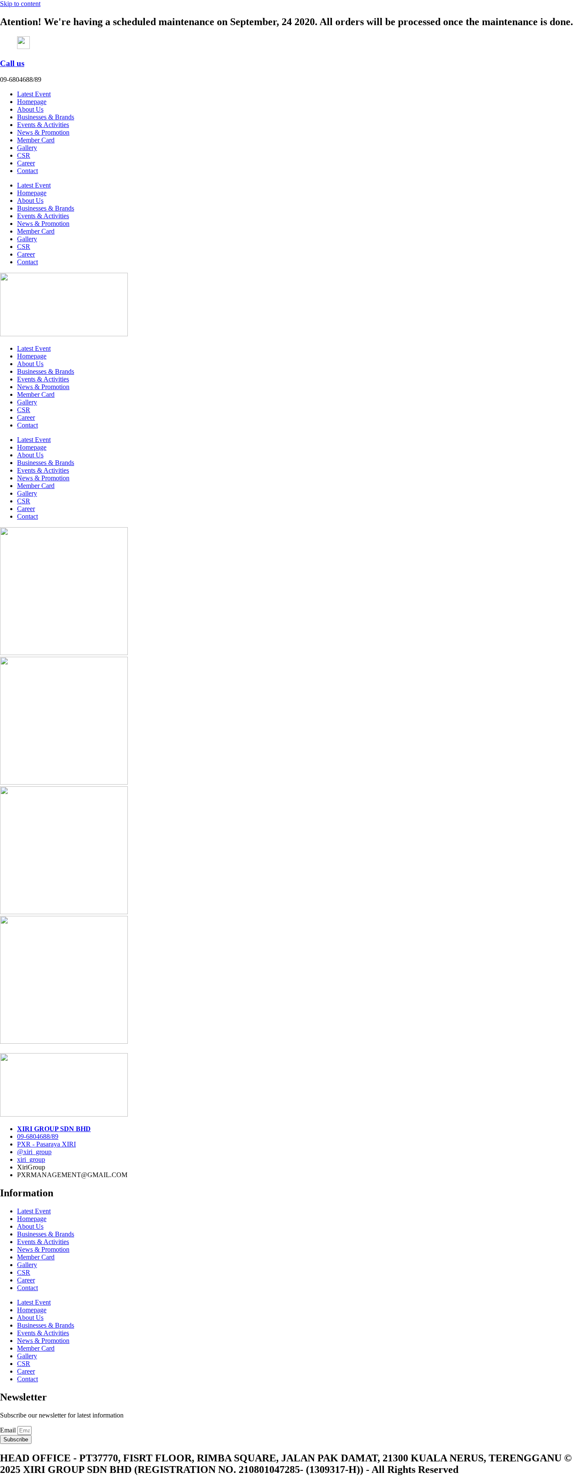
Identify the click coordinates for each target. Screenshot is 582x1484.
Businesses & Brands (45, 117)
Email (8, 1430)
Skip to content (20, 3)
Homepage (31, 101)
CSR (23, 155)
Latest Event (34, 94)
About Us (30, 109)
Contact (27, 170)
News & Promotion (43, 132)
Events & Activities (43, 124)
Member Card (36, 140)
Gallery (27, 147)
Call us (12, 63)
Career (26, 163)
